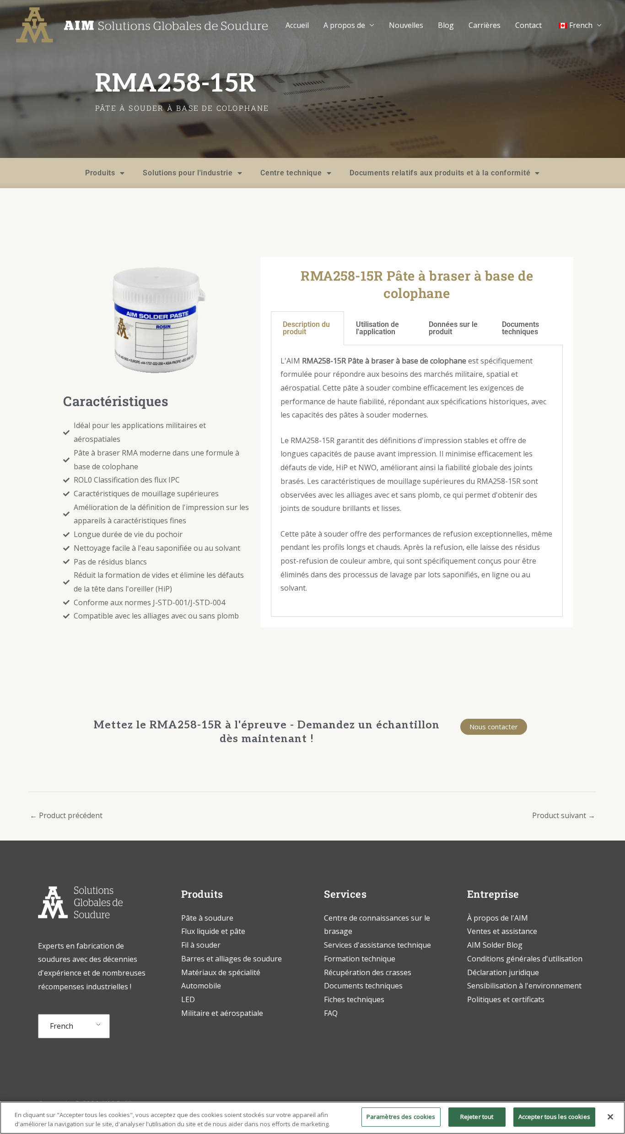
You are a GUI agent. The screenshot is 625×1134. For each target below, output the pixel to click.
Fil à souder (201, 945)
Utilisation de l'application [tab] (377, 328)
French (61, 1026)
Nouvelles (406, 25)
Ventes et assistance (502, 931)
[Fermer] (610, 1117)
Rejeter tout (477, 1116)
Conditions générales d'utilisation (524, 959)
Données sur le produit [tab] (453, 328)
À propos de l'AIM (497, 918)
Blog (446, 25)
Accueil (297, 25)
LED (188, 999)
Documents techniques (363, 986)
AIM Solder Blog (495, 945)
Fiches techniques (354, 999)
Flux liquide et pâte (213, 931)
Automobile (201, 986)
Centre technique (291, 172)
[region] (312, 1117)
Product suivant (563, 815)
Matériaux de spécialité (220, 972)
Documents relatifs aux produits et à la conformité (440, 172)
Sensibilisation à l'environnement (524, 986)
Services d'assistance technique (377, 945)
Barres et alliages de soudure (231, 959)
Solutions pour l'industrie (187, 172)
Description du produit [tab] (306, 328)
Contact (528, 25)
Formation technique (360, 959)
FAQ (331, 1013)
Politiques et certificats (505, 999)
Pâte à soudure (207, 918)
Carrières (485, 25)
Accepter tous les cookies (554, 1116)
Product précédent (66, 815)
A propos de (344, 25)
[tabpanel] (417, 481)
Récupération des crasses (367, 972)
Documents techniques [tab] (520, 328)
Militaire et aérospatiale (222, 1013)
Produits (100, 172)
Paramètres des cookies (401, 1116)
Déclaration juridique (503, 972)
